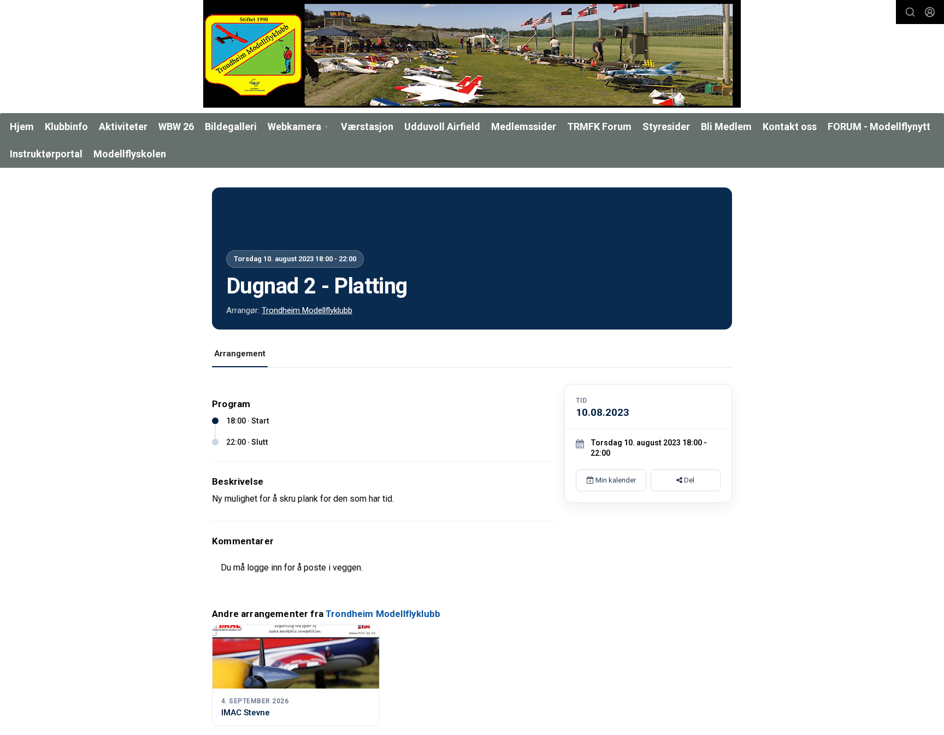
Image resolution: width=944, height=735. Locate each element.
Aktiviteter (123, 126)
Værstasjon (367, 126)
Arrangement (240, 353)
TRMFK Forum (599, 126)
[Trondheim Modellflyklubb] (472, 54)
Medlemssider (523, 126)
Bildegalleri (231, 126)
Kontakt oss (790, 126)
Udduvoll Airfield (442, 126)
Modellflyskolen (129, 154)
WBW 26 (176, 126)
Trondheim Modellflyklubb (307, 310)
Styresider (666, 126)
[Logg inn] (930, 12)
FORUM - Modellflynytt (879, 126)
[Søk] (910, 12)
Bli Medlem (726, 126)
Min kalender (615, 480)
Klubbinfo (66, 126)
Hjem (22, 126)
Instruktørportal (46, 154)
